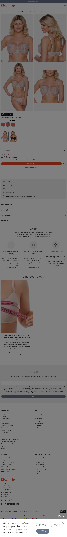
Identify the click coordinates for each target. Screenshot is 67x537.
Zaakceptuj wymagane (43, 524)
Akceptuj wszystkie (43, 531)
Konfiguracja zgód (57, 524)
